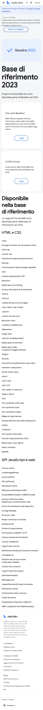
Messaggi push (8, 580)
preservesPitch (8, 477)
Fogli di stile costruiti (11, 546)
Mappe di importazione (11, 416)
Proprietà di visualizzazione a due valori (18, 363)
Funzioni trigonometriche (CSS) (15, 438)
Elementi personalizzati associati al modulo (20, 551)
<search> (5, 312)
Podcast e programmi (11, 670)
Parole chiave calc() (10, 372)
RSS (5, 689)
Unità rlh (5, 298)
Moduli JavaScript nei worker (14, 520)
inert (4, 399)
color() (4, 376)
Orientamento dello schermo (14, 593)
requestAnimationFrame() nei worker (17, 584)
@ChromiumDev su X (11, 679)
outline (5, 425)
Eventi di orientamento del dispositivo (18, 506)
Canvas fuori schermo (11, 567)
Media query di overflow (12, 343)
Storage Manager (9, 511)
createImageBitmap (10, 473)
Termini (4, 699)
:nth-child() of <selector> (12, 390)
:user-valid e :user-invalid (12, 307)
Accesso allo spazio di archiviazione (17, 290)
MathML (5, 452)
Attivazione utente (9, 486)
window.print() (8, 524)
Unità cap (6, 250)
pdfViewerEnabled (10, 575)
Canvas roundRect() (10, 542)
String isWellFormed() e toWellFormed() (18, 495)
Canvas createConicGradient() (15, 537)
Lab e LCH (6, 385)
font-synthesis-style (10, 407)
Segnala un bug (9, 647)
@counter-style (8, 321)
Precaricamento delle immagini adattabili (19, 267)
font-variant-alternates (12, 434)
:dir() (4, 272)
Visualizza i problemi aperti (13, 650)
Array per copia (8, 515)
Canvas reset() (8, 468)
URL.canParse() (8, 481)
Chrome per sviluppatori (12, 659)
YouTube (6, 682)
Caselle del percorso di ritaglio (15, 303)
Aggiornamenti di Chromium (14, 663)
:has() (4, 241)
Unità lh (5, 294)
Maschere (6, 281)
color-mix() (6, 381)
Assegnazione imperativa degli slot (16, 602)
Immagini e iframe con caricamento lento (19, 245)
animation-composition (11, 368)
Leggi (21, 138)
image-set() (7, 334)
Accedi (37, 3)
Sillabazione (7, 329)
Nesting (5, 263)
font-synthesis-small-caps (13, 403)
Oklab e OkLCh (8, 394)
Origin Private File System (13, 571)
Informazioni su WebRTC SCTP (14, 533)
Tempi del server (9, 598)
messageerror (8, 555)
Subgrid (5, 354)
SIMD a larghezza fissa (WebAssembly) (18, 606)
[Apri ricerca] (26, 2)
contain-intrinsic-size (11, 316)
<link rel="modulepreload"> (13, 338)
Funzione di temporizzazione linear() (17, 258)
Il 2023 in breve (12, 161)
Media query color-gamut (12, 443)
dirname (5, 359)
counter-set (7, 254)
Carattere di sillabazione (12, 325)
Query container (9, 447)
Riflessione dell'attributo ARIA (14, 490)
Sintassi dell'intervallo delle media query (19, 421)
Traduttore (6, 430)
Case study (7, 666)
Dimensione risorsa (10, 589)
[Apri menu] (3, 2)
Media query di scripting (12, 285)
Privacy (11, 699)
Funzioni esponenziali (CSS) (13, 276)
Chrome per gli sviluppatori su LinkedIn (17, 686)
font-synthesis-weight (11, 412)
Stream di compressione (12, 528)
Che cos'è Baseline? (15, 113)
